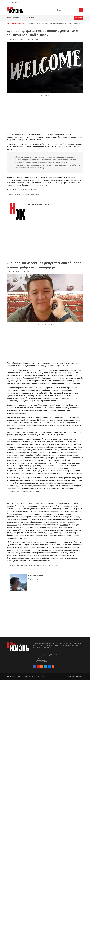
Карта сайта (79, 676)
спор (37, 194)
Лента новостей (13, 18)
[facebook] (70, 2)
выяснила (64, 525)
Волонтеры (22, 565)
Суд (56, 565)
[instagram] (72, 2)
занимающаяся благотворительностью (23, 491)
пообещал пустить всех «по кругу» (34, 555)
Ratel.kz (65, 366)
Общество (49, 565)
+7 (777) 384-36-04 (42, 661)
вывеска (12, 194)
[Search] (81, 10)
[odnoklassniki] (75, 2)
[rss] (82, 2)
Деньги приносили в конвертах (19, 514)
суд (41, 194)
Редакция (71, 676)
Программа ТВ (28, 18)
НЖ (8, 23)
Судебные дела (17, 23)
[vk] (80, 2)
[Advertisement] (45, 116)
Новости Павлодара (25, 194)
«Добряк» (13, 565)
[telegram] (77, 2)
